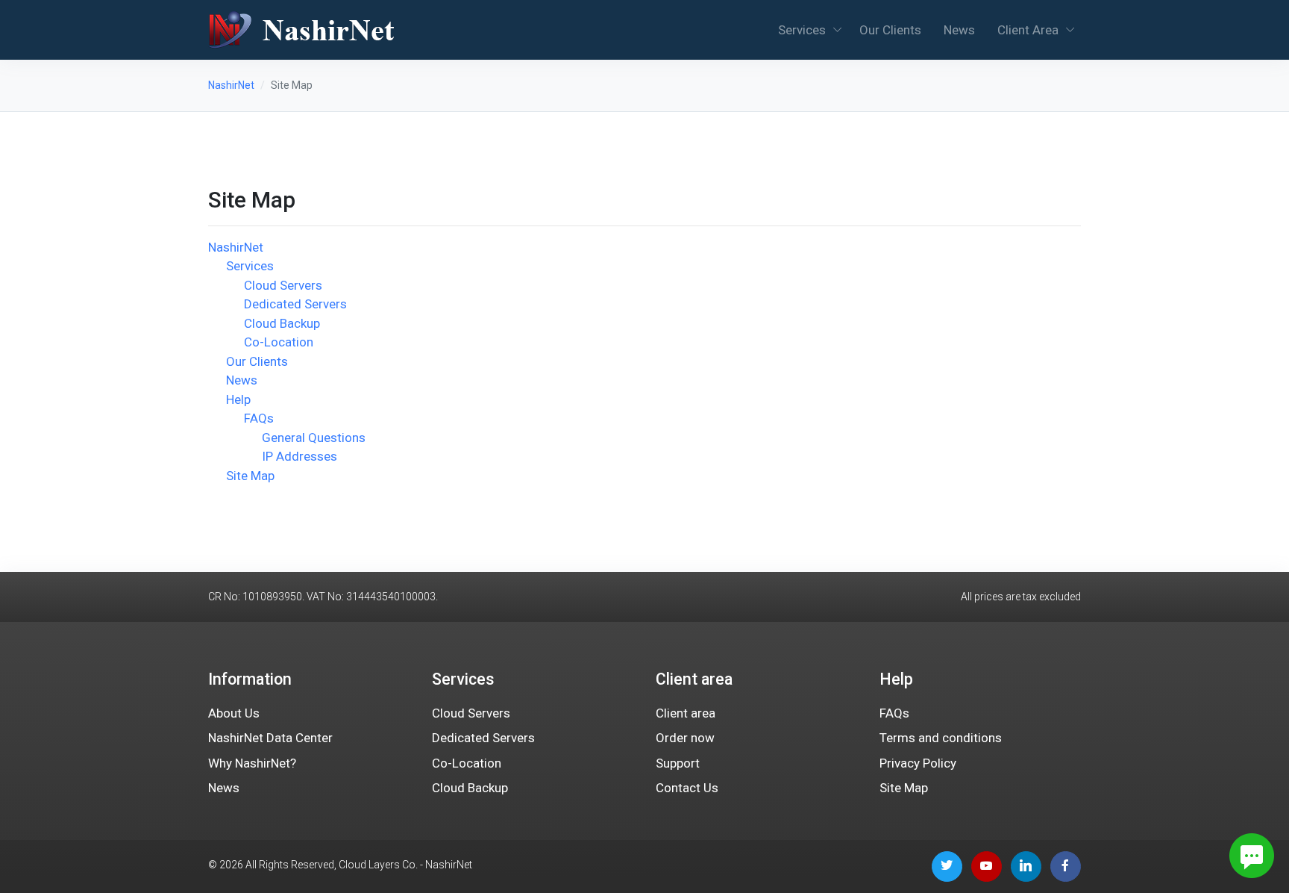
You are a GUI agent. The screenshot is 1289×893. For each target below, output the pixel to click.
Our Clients (890, 29)
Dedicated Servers (295, 303)
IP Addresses (299, 456)
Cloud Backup (282, 323)
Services (802, 29)
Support (678, 763)
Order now (685, 737)
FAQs (259, 418)
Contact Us (687, 787)
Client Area (1028, 29)
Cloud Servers (283, 285)
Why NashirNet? (252, 763)
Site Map (250, 475)
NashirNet (231, 85)
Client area (685, 713)
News (959, 29)
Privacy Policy (917, 763)
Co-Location (278, 342)
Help (238, 399)
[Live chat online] (1251, 855)
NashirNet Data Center (270, 737)
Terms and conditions (940, 737)
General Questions (314, 437)
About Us (234, 713)
